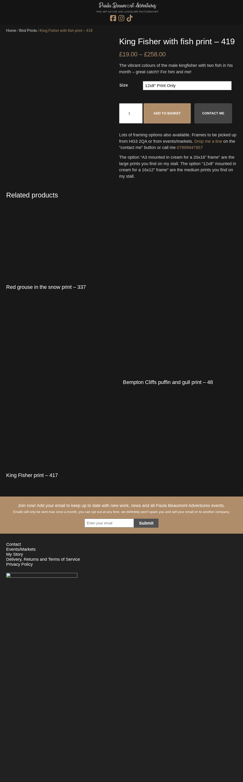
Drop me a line (208, 141)
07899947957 (190, 147)
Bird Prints (28, 30)
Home (11, 30)
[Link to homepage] (127, 8)
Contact (13, 544)
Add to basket (167, 113)
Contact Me (213, 113)
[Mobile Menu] (8, 10)
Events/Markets (21, 549)
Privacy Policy (19, 564)
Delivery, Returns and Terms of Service (43, 559)
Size (123, 85)
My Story (14, 554)
